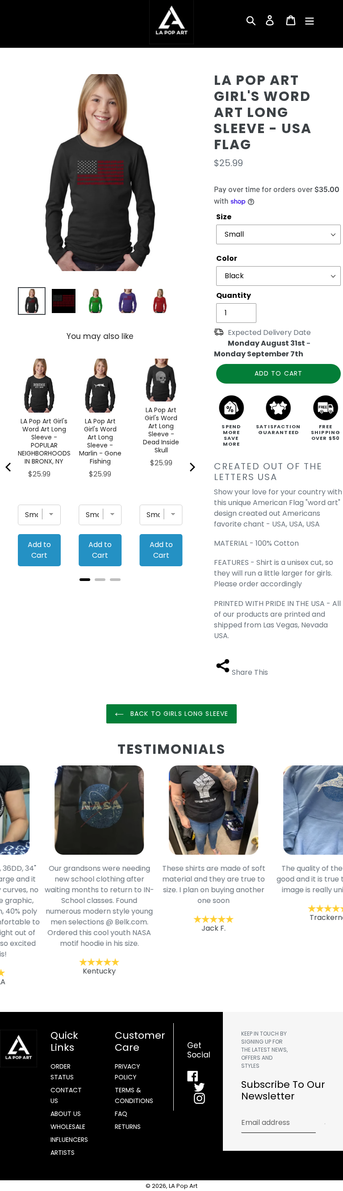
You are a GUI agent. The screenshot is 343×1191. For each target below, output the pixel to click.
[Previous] (9, 467)
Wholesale (67, 1126)
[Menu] (310, 20)
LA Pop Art (183, 1186)
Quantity (233, 295)
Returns (128, 1126)
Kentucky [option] (57, 919)
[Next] (192, 467)
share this (250, 672)
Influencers (69, 1139)
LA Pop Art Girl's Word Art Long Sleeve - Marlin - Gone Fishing (100, 441)
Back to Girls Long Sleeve (178, 713)
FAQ (121, 1113)
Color (226, 258)
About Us (65, 1113)
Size (223, 217)
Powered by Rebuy (100, 591)
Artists (62, 1152)
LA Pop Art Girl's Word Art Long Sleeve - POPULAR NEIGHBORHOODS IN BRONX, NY (44, 441)
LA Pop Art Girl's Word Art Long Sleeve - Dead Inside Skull (161, 430)
